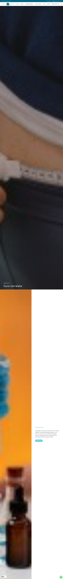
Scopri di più (39, 440)
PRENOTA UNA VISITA (55, 4)
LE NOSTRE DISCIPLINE (29, 4)
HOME (18, 4)
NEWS (44, 4)
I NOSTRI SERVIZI (38, 4)
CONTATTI (48, 4)
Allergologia (39, 427)
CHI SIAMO (22, 4)
